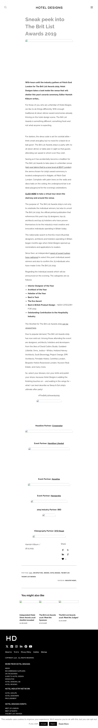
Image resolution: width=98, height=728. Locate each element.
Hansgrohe (56, 496)
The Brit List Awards (28, 576)
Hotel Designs (55, 573)
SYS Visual (59, 531)
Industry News (70, 580)
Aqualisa (56, 479)
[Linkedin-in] (21, 646)
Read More (64, 724)
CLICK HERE (30, 194)
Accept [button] (43, 724)
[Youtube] (31, 646)
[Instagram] (17, 646)
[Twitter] (7, 646)
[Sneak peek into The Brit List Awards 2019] (63, 550)
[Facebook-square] (12, 646)
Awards (46, 573)
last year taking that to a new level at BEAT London (48, 167)
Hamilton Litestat (56, 443)
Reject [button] (53, 724)
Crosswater (57, 426)
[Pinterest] (26, 646)
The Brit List (65, 573)
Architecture (38, 573)
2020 (30, 573)
